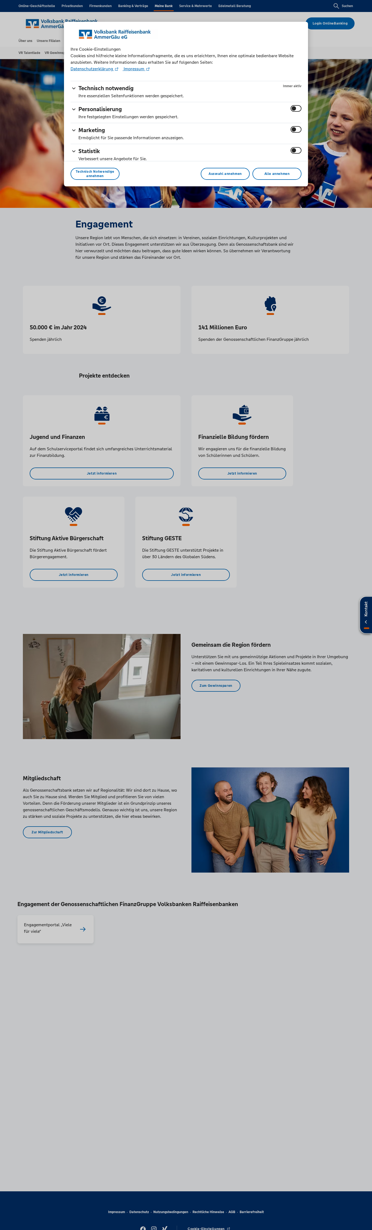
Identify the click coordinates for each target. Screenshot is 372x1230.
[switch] (296, 108)
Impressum (134, 68)
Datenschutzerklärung (92, 68)
